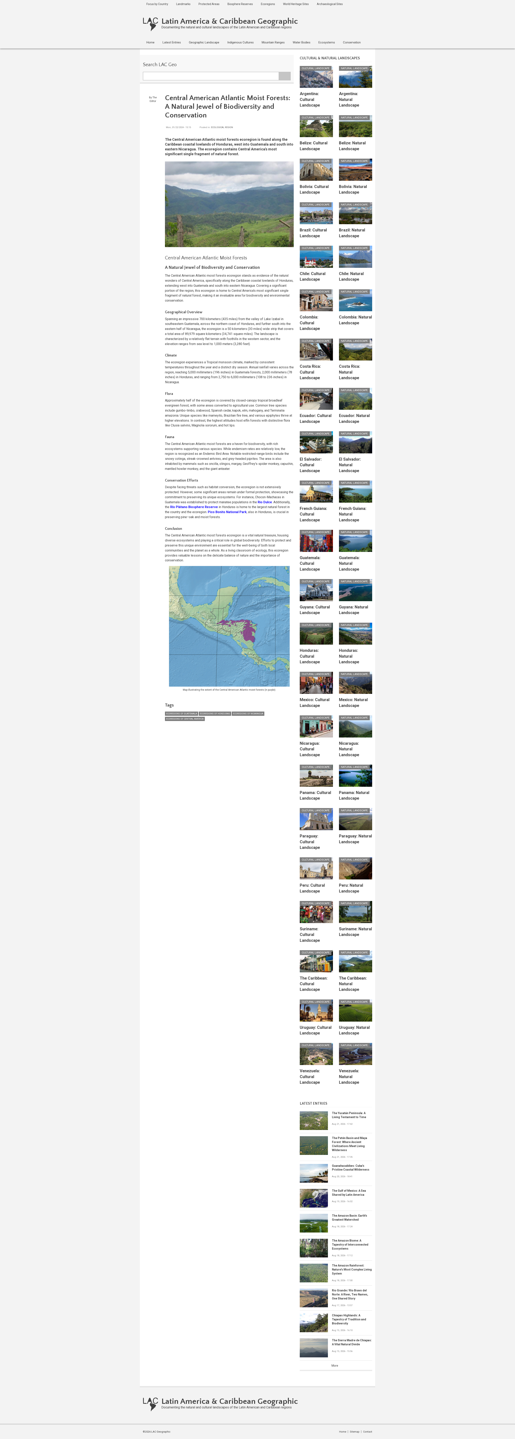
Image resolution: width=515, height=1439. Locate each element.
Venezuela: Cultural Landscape (310, 1076)
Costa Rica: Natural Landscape (349, 372)
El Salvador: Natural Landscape (350, 465)
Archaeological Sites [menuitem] (330, 4)
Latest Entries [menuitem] (172, 42)
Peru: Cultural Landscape (312, 888)
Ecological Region (222, 127)
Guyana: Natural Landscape (353, 610)
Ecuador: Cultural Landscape (316, 418)
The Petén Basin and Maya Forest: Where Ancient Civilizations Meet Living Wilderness (349, 1144)
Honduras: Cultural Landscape (310, 656)
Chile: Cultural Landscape (312, 276)
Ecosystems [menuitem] (326, 42)
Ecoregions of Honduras (215, 713)
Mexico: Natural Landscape (353, 702)
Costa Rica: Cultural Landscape (310, 372)
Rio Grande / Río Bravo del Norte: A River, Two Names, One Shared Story (350, 1294)
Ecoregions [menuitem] (268, 4)
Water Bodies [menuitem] (301, 42)
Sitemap (354, 1431)
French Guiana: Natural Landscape (352, 514)
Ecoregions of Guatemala (181, 713)
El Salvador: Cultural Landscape (311, 465)
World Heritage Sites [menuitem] (296, 4)
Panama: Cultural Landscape (315, 795)
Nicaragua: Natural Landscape (349, 749)
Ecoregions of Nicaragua (248, 713)
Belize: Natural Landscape (352, 146)
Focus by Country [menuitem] (157, 4)
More (335, 1365)
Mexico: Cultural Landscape (315, 702)
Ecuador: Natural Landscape (354, 418)
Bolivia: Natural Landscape (353, 189)
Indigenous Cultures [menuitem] (240, 42)
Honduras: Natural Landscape (349, 656)
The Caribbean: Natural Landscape (353, 984)
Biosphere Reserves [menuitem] (240, 4)
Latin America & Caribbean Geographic (229, 21)
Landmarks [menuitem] (183, 4)
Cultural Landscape (316, 68)
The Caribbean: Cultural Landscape (314, 984)
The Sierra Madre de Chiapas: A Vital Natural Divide (352, 1342)
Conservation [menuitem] (352, 42)
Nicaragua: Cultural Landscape (310, 749)
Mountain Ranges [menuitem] (273, 42)
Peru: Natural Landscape (351, 888)
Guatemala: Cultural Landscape (310, 563)
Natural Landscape (354, 68)
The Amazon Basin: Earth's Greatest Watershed (349, 1217)
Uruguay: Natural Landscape (354, 1030)
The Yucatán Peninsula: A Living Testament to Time (349, 1115)
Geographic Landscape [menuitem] (204, 42)
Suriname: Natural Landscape (355, 931)
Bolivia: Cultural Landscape (314, 189)
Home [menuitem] (150, 42)
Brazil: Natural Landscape (352, 233)
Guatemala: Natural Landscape (349, 563)
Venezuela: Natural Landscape (349, 1076)
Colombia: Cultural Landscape (310, 323)
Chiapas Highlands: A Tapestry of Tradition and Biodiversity (349, 1319)
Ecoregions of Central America (185, 719)
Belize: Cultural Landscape (314, 146)
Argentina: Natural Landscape (349, 99)
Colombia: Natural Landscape (355, 320)
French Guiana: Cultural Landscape (313, 514)
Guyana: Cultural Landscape (315, 610)
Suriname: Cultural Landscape (310, 934)
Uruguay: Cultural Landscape (316, 1030)
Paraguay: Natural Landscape (355, 839)
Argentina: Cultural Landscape (310, 99)
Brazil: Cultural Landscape (313, 233)
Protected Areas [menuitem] (209, 4)
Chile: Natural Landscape (351, 276)
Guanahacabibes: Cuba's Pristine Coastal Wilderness (350, 1167)
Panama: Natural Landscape (354, 795)
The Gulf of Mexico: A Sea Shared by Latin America (349, 1192)
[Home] (150, 24)
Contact (367, 1431)
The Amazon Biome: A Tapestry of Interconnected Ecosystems (350, 1244)
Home (342, 1431)
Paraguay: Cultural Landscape (310, 842)
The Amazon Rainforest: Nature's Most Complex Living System (352, 1269)
